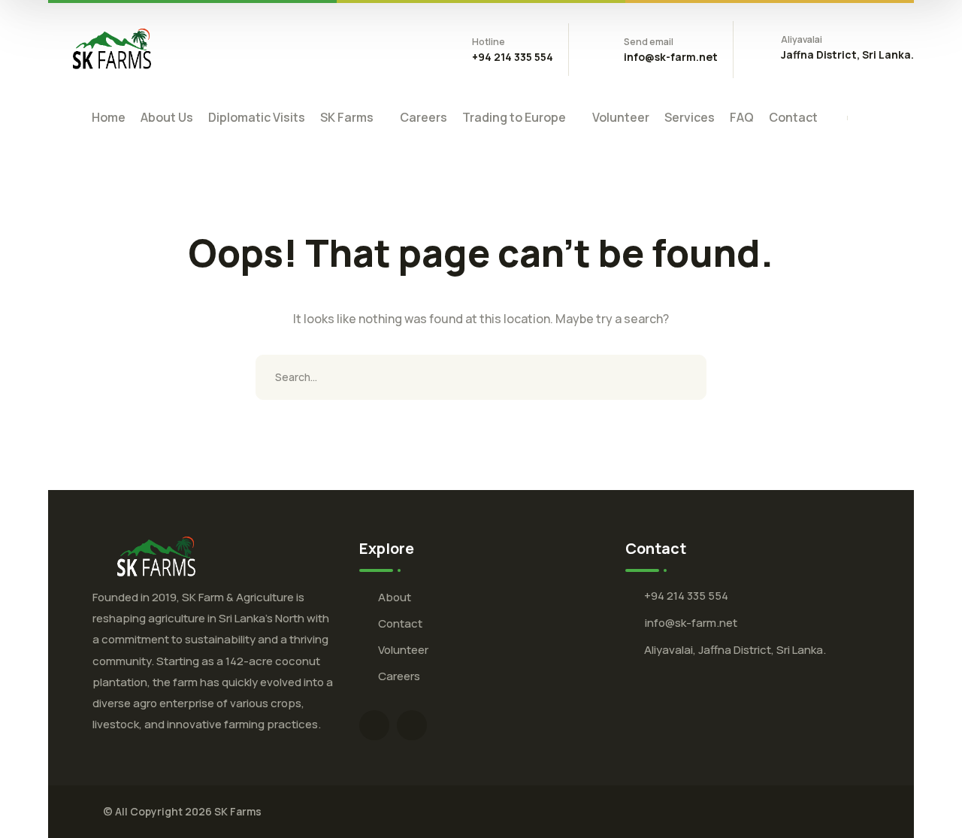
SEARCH (684, 377)
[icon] (374, 725)
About (394, 597)
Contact (400, 623)
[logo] (112, 48)
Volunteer (403, 650)
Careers (399, 676)
